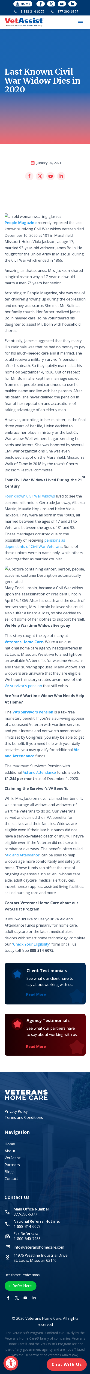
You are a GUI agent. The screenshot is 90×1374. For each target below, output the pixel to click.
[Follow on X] (51, 3)
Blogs (10, 1172)
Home (10, 1144)
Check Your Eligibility (31, 943)
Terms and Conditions (24, 1117)
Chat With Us (67, 1364)
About (10, 1151)
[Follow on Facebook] (40, 3)
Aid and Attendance (39, 772)
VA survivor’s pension (23, 685)
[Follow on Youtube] (62, 3)
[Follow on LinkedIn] (72, 3)
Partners (12, 1165)
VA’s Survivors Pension (32, 711)
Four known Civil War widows (30, 496)
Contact (11, 1179)
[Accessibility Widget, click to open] (10, 1363)
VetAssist (13, 1158)
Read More (36, 994)
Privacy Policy (16, 1111)
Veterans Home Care (24, 641)
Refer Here (22, 1285)
